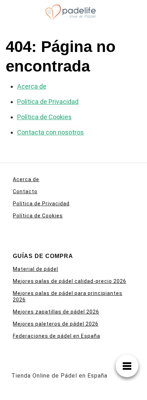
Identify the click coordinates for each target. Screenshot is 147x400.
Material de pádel (35, 269)
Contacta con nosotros (50, 132)
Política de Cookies (44, 117)
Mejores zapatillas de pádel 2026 (56, 312)
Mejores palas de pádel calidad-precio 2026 (69, 281)
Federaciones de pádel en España (56, 336)
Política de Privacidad (47, 101)
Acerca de (31, 86)
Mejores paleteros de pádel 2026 (55, 324)
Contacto (25, 191)
